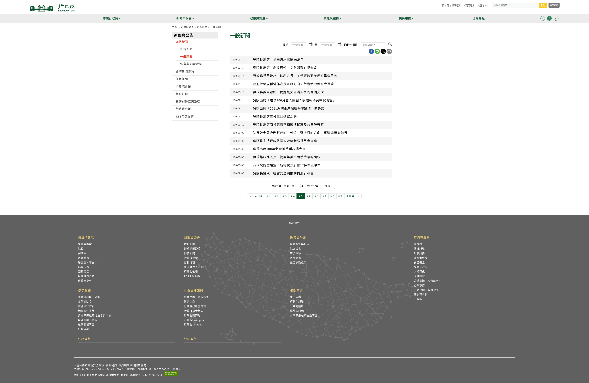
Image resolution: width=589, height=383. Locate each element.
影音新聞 (186, 49)
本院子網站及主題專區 (304, 315)
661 (269, 196)
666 (308, 196)
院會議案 (295, 248)
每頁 (287, 186)
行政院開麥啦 (192, 315)
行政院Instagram (194, 320)
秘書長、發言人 (87, 262)
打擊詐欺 (83, 329)
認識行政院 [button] (110, 18)
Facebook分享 (371, 51)
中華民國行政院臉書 (196, 297)
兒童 (479, 5)
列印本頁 (389, 51)
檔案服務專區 (86, 324)
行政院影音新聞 (193, 310)
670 (340, 196)
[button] (542, 18)
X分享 (383, 51)
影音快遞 (189, 301)
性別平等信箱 (86, 306)
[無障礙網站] (171, 374)
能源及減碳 (421, 267)
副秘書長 (83, 271)
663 (285, 196)
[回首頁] (52, 7)
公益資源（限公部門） (427, 280)
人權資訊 (419, 271)
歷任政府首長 (86, 276)
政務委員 (83, 258)
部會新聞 (182, 79)
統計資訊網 (297, 310)
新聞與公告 (187, 27)
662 (277, 196)
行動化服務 (297, 301)
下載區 (418, 299)
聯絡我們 (111, 365)
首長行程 (182, 94)
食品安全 (419, 262)
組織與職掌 (85, 244)
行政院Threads (193, 324)
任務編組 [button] (478, 18)
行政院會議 (183, 86)
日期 (285, 44)
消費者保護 (421, 258)
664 (293, 196)
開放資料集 (421, 294)
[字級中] (549, 19)
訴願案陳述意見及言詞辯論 (94, 315)
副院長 (82, 253)
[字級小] (542, 19)
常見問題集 (469, 5)
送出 (327, 186)
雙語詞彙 (190, 339)
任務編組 (84, 339)
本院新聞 (202, 27)
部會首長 (83, 267)
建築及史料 (85, 280)
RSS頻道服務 (185, 116)
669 (332, 196)
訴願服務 (419, 253)
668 (324, 196)
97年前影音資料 (191, 64)
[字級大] (556, 19)
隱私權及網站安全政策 (90, 365)
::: (438, 5)
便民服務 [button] (405, 18)
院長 (81, 248)
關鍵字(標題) (351, 44)
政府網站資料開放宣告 (132, 365)
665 (300, 196)
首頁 (174, 27)
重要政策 (295, 253)
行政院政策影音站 (195, 306)
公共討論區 (297, 306)
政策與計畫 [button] (257, 18)
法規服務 (419, 248)
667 (316, 196)
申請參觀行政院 (87, 320)
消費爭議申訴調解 (89, 297)
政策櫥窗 (295, 258)
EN (486, 5)
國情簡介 (419, 244)
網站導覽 (456, 5)
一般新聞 (215, 27)
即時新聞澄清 (185, 71)
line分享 (377, 51)
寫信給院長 (85, 301)
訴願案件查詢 (86, 310)
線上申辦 (295, 297)
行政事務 (419, 285)
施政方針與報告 (299, 244)
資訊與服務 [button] (331, 18)
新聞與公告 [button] (184, 18)
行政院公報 (183, 109)
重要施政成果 (298, 262)
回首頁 (445, 5)
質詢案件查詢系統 (188, 101)
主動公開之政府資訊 (426, 290)
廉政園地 (419, 276)
